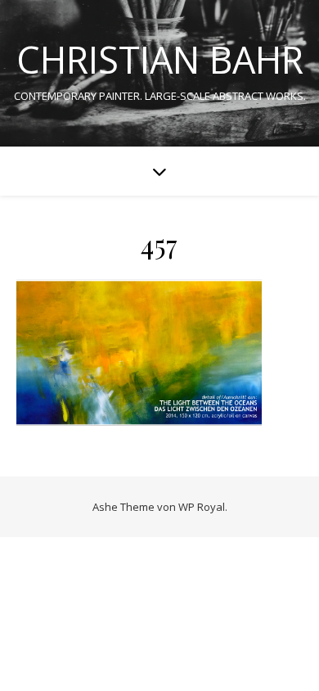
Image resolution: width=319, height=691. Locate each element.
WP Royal (201, 506)
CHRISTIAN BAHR (159, 59)
